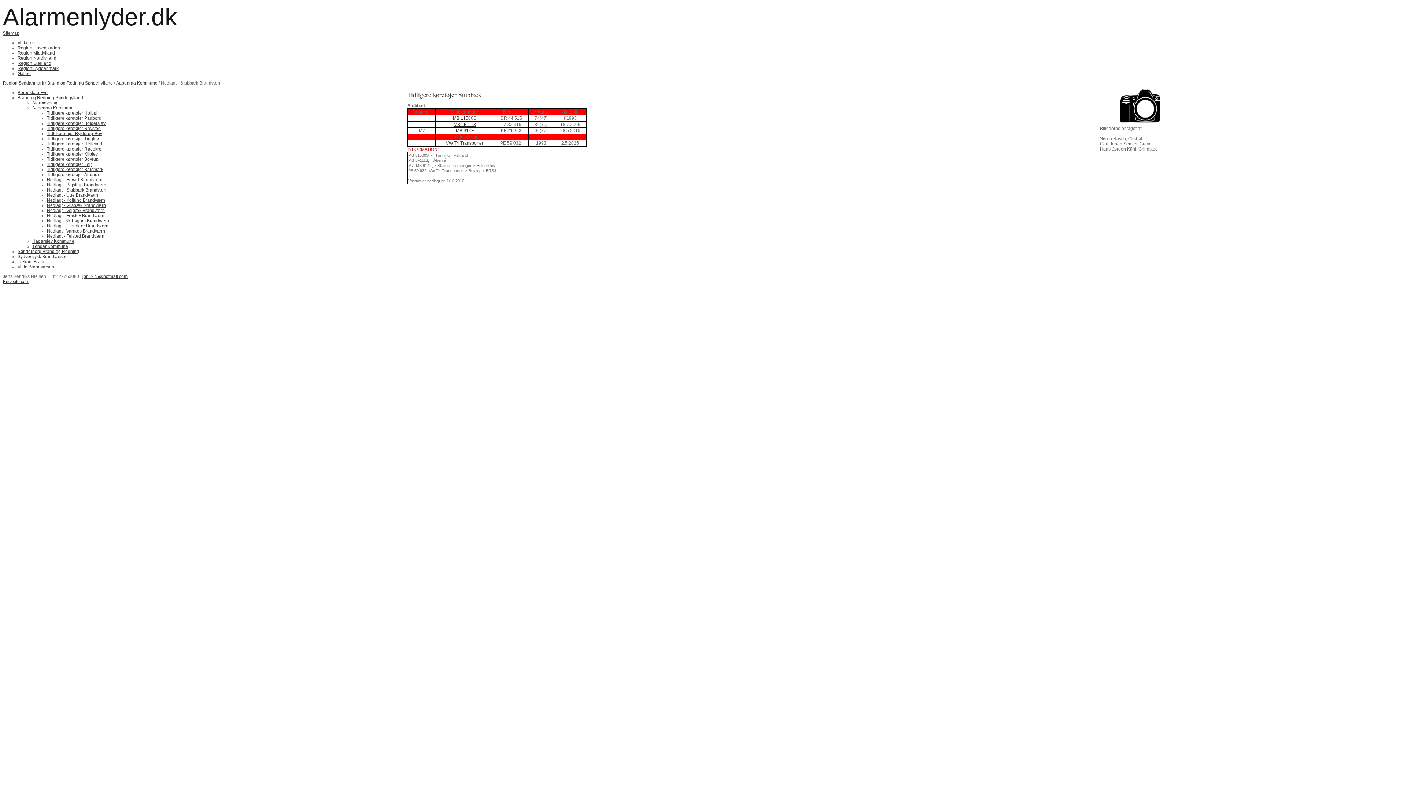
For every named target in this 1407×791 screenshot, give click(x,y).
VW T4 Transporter (464, 143)
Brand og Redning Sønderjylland (80, 83)
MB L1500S (464, 118)
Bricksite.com (16, 281)
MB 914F (465, 130)
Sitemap (11, 33)
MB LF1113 (465, 124)
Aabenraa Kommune (137, 83)
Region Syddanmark (23, 83)
